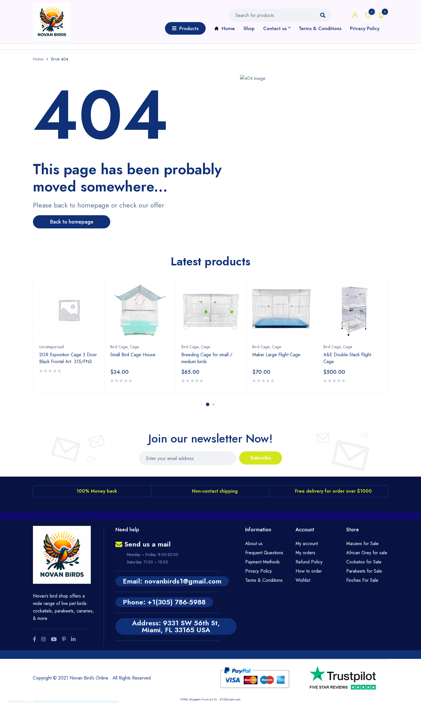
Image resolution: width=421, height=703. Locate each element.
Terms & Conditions (264, 580)
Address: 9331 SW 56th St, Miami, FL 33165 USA (176, 626)
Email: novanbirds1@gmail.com (172, 581)
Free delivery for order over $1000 (333, 491)
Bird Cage (118, 347)
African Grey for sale (366, 552)
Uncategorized (51, 347)
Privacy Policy (258, 571)
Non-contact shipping (215, 491)
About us (254, 543)
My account (307, 543)
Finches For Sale (362, 580)
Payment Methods (262, 562)
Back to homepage (71, 222)
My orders (305, 552)
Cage (134, 347)
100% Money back (96, 491)
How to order (309, 571)
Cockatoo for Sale (363, 562)
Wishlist (372, 11)
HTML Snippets (190, 699)
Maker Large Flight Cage (276, 354)
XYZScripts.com (230, 699)
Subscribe (260, 458)
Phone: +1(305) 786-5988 (164, 602)
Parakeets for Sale (364, 571)
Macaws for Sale (362, 543)
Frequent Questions (264, 552)
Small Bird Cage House (133, 354)
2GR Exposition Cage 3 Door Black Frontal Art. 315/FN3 (68, 358)
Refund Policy (309, 562)
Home (38, 59)
